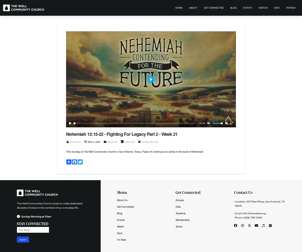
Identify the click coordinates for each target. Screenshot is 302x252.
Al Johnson (75, 141)
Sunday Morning (150, 141)
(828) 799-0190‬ (252, 217)
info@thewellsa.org (254, 213)
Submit (23, 239)
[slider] (134, 123)
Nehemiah (112, 141)
